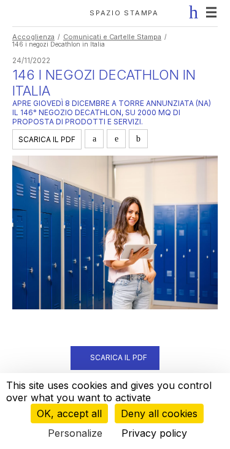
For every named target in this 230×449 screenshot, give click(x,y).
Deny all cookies (159, 413)
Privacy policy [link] (154, 433)
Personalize (75, 433)
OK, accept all (69, 413)
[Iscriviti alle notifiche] (190, 12)
